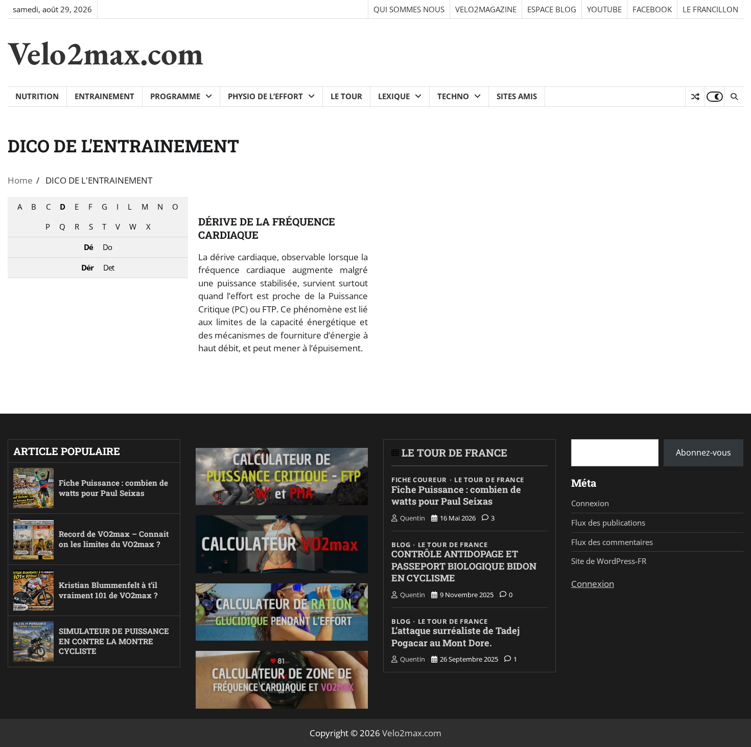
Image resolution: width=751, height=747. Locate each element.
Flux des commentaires (612, 542)
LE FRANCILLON (710, 9)
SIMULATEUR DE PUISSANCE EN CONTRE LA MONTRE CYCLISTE (114, 641)
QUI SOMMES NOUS (408, 9)
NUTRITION (37, 96)
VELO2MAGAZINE (486, 9)
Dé (88, 247)
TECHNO (453, 96)
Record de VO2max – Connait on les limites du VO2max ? (114, 539)
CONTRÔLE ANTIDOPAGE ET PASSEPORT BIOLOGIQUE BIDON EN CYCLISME (463, 566)
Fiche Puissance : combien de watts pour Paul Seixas (113, 488)
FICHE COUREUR (419, 480)
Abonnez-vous (703, 452)
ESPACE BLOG (551, 9)
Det (108, 267)
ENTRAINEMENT (104, 96)
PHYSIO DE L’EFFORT (265, 96)
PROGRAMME (175, 96)
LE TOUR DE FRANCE (454, 452)
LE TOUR (346, 96)
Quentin (412, 518)
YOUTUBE (604, 9)
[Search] (733, 96)
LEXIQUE (394, 96)
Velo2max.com (105, 53)
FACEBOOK (652, 9)
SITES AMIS (517, 96)
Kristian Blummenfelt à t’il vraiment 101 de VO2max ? (108, 590)
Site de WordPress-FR (608, 561)
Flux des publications (608, 522)
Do (107, 247)
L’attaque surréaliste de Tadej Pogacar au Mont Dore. (455, 636)
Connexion (590, 503)
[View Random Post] (695, 96)
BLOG (400, 544)
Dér (87, 267)
